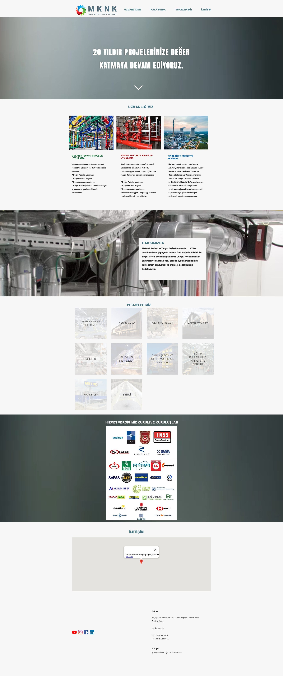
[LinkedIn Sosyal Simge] (92, 632)
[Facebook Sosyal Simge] (86, 632)
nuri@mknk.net (158, 628)
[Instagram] (80, 632)
